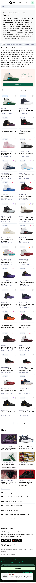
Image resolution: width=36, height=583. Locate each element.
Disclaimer (4, 551)
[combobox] (27, 90)
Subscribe (18, 568)
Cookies (31, 549)
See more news (5, 489)
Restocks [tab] (27, 44)
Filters (5, 90)
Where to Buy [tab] (9, 44)
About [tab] (3, 44)
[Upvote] (15, 96)
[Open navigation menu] (3, 3)
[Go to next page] (24, 423)
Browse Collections (6, 549)
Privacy (21, 549)
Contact (15, 549)
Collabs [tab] (32, 44)
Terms (25, 549)
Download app (18, 84)
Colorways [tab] (15, 44)
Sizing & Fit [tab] (21, 44)
